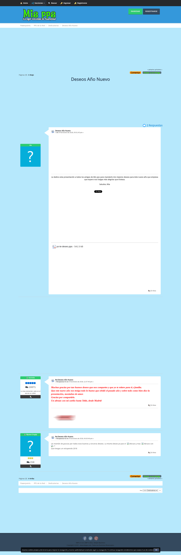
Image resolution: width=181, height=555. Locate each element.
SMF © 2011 (89, 543)
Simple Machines (99, 543)
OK (156, 550)
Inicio (25, 3)
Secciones (38, 3)
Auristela (32, 378)
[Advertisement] (90, 50)
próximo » (158, 70)
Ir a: (141, 490)
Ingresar (67, 3)
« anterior (150, 70)
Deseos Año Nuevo (63, 130)
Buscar (53, 3)
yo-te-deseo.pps (64, 246)
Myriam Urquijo (31, 434)
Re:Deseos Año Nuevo (64, 380)
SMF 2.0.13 (79, 543)
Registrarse (81, 3)
